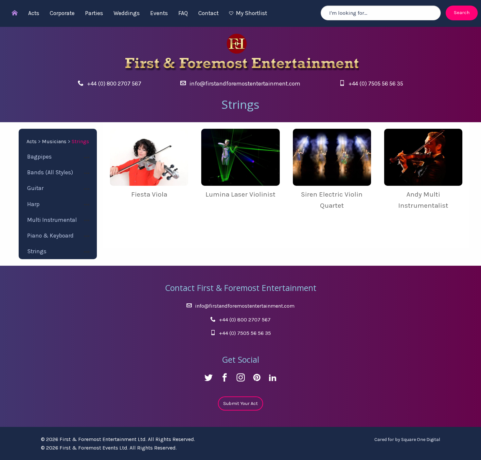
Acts (33, 13)
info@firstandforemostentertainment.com (244, 83)
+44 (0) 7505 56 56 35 (375, 83)
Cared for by (407, 439)
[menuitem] (11, 13)
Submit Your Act (240, 403)
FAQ (183, 13)
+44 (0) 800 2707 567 (114, 83)
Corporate (62, 13)
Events (159, 13)
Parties (94, 13)
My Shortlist (251, 13)
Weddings (127, 13)
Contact (208, 13)
